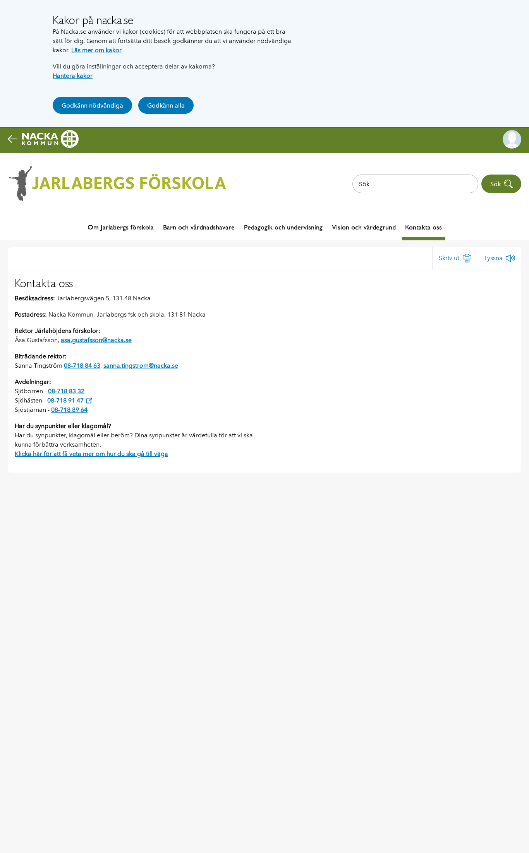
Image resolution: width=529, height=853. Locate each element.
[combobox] (415, 184)
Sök (495, 184)
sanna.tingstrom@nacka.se (140, 365)
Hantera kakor (73, 75)
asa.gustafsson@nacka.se (96, 340)
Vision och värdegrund (364, 227)
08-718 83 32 (66, 391)
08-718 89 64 (69, 409)
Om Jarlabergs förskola (121, 227)
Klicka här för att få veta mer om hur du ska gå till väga (91, 453)
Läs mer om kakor (96, 50)
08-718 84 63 (82, 365)
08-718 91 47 (65, 400)
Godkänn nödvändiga (92, 105)
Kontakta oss (423, 227)
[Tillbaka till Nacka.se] (43, 139)
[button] (512, 139)
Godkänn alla (166, 105)
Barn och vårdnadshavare (199, 227)
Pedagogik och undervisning (283, 227)
